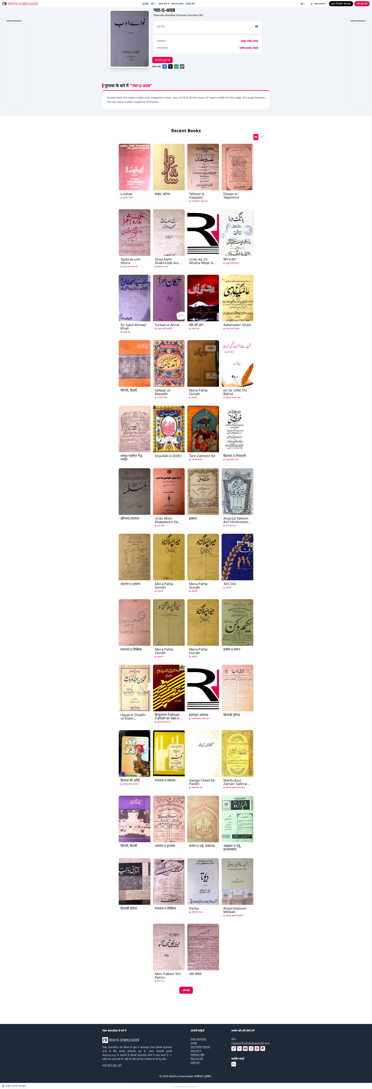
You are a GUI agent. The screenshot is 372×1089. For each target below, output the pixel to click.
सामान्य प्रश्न (177, 3)
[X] (239, 1048)
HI (302, 3)
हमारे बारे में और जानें (111, 1065)
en (233, 1064)
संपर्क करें (190, 3)
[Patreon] (262, 1048)
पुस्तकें (145, 3)
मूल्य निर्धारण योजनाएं (200, 1047)
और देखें (186, 990)
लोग (152, 3)
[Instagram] (251, 1048)
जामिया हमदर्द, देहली (248, 48)
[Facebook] (234, 1048)
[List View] (262, 137)
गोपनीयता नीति (197, 1055)
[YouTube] (245, 1048)
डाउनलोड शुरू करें (162, 60)
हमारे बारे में (164, 3)
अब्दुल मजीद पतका (249, 41)
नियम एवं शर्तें (197, 1058)
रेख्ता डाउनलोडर (198, 1039)
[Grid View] (255, 137)
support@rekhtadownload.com (250, 1043)
